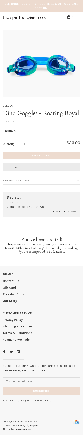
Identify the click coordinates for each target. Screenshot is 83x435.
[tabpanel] (41, 63)
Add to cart (41, 155)
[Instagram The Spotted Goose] (18, 352)
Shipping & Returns (16, 180)
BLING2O (8, 105)
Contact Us (11, 281)
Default (10, 130)
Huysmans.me (22, 429)
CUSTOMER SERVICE (17, 313)
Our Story (10, 301)
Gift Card (9, 287)
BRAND (8, 274)
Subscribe (41, 391)
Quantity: (9, 144)
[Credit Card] (76, 423)
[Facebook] (4, 352)
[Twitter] (11, 352)
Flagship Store (14, 294)
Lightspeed (32, 425)
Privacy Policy (13, 320)
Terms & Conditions (17, 333)
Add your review (64, 211)
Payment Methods (16, 339)
